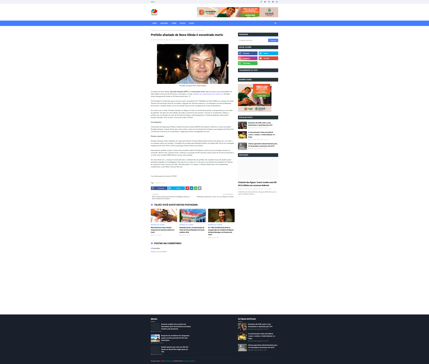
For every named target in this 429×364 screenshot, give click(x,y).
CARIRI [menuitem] (173, 23)
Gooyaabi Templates (189, 361)
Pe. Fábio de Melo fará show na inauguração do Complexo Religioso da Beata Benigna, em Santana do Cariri (221, 231)
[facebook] (261, 1)
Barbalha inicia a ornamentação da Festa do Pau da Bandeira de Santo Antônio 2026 (192, 230)
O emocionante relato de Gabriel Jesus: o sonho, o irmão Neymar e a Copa (261, 134)
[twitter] (265, 1)
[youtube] (268, 58)
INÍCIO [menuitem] (155, 23)
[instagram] (269, 1)
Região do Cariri (165, 30)
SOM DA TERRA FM (158, 40)
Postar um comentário (159, 252)
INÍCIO (153, 2)
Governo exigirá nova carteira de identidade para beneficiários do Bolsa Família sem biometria (176, 326)
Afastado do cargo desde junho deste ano (208, 94)
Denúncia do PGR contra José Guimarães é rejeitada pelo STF (260, 124)
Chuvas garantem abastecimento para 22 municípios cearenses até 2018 (262, 145)
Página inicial (155, 30)
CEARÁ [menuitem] (191, 23)
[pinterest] (272, 1)
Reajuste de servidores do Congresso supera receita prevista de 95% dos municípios (175, 338)
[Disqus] (193, 286)
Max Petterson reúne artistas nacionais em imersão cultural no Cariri (162, 230)
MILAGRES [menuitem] (164, 23)
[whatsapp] (248, 63)
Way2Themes (168, 361)
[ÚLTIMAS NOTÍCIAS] (258, 169)
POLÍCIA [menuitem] (182, 23)
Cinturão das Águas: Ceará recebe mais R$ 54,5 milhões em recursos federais (257, 184)
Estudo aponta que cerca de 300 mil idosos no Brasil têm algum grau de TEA (174, 349)
